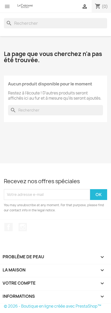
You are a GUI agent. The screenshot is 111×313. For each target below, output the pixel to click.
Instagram (23, 227)
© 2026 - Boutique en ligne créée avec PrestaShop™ (52, 306)
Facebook (8, 227)
